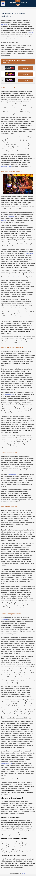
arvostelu (3, 220)
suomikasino (12, 474)
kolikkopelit (29, 253)
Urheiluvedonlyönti (6, 763)
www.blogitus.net (6, 166)
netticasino (4, 24)
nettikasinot (10, 216)
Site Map (24, 873)
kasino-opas (30, 33)
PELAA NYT (25, 68)
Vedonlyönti (4, 619)
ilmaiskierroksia (9, 394)
